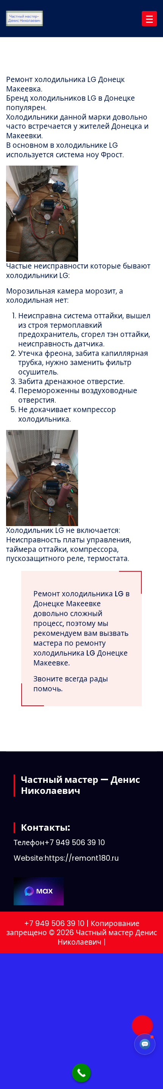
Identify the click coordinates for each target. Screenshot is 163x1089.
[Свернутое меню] (149, 18)
